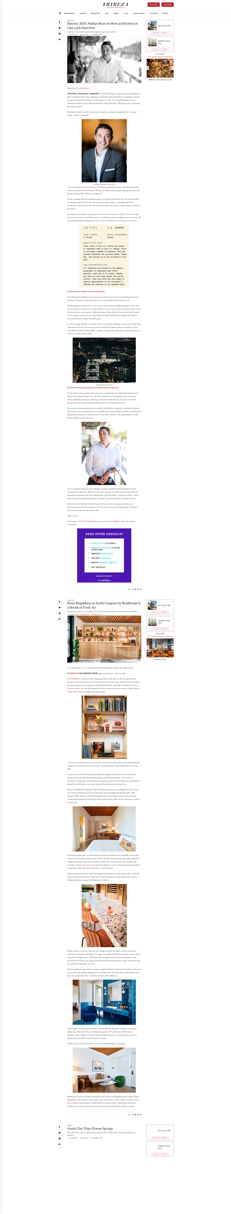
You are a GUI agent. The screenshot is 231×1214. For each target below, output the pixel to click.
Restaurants (69, 13)
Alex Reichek (73, 1138)
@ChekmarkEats (81, 1210)
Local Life (70, 20)
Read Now (156, 32)
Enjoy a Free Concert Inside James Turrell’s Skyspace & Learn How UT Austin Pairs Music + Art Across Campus (160, 83)
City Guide (153, 13)
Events (165, 13)
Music (116, 13)
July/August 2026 (164, 25)
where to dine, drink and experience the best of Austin (88, 1198)
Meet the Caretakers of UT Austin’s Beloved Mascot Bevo (160, 660)
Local (125, 13)
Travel (69, 1125)
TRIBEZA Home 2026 (164, 42)
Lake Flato (128, 774)
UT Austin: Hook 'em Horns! (160, 56)
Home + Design (138, 13)
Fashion (83, 13)
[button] (148, 68)
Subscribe (164, 32)
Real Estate (95, 13)
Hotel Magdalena (73, 678)
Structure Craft (88, 865)
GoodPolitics (84, 88)
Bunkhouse (73, 673)
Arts (107, 13)
